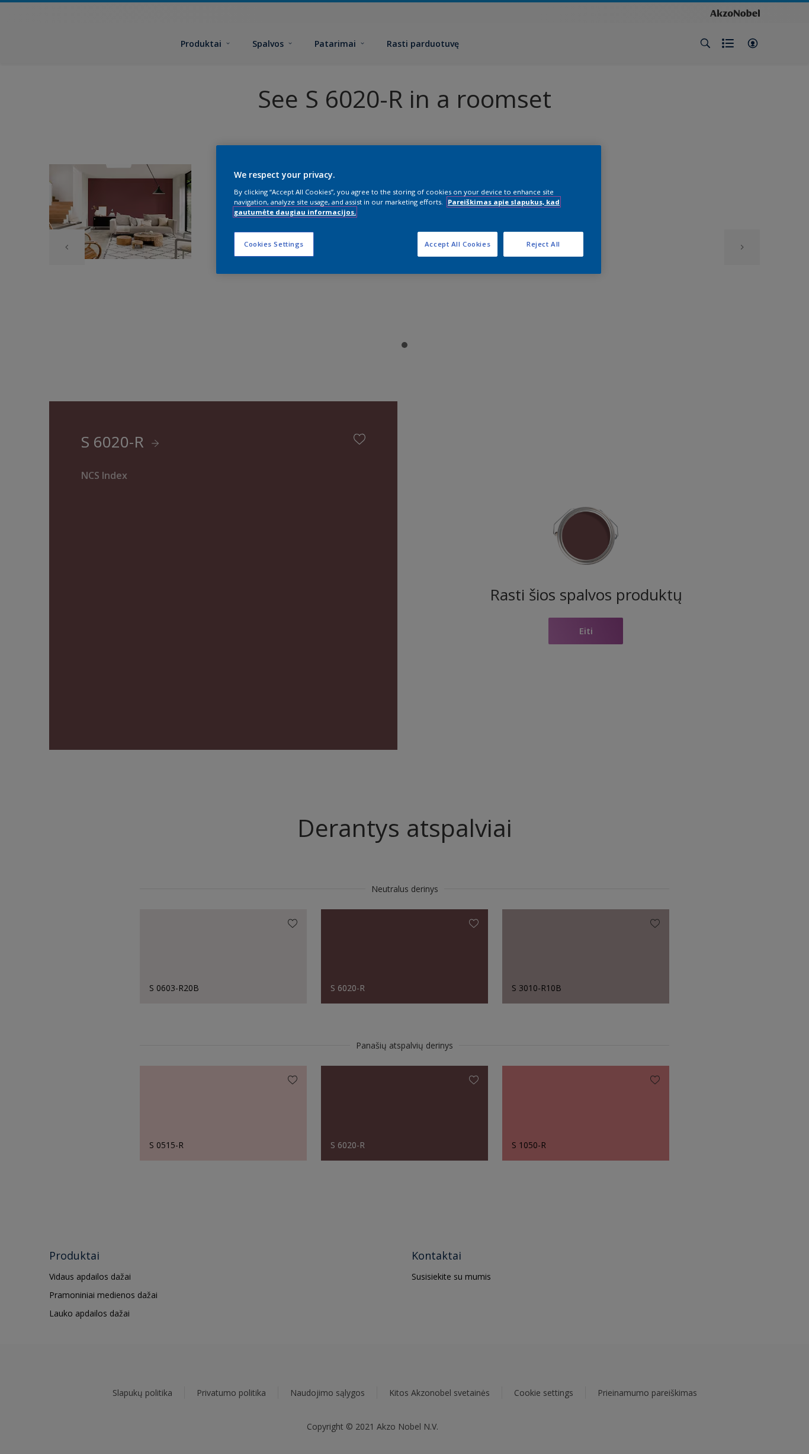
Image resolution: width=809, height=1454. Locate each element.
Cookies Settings (274, 243)
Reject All (543, 243)
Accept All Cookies (457, 243)
